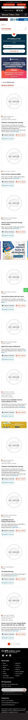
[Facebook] (17, 10)
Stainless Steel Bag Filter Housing (12, 122)
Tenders (5, 673)
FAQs (4, 671)
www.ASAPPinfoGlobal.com (8, 704)
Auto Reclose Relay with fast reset (12, 296)
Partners (17, 675)
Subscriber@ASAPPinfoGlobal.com (10, 702)
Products (17, 665)
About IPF (5, 665)
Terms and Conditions (8, 678)
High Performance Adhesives (10, 346)
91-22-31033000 (9, 2)
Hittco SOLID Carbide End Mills (11, 174)
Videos (4, 667)
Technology (6, 675)
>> (19, 644)
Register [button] (11, 10)
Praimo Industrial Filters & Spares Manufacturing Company (8, 118)
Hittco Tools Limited (8, 171)
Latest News (6, 669)
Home (2, 24)
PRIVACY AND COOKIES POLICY (19, 692)
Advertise (21, 4)
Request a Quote (8, 138)
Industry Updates (19, 671)
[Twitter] (19, 10)
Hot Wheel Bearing (7, 571)
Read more (16, 131)
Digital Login (18, 2)
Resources (18, 663)
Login (6, 10)
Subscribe (13, 51)
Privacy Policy (18, 673)
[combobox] (5, 7)
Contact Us (18, 667)
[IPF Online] (10, 14)
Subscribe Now (8, 4)
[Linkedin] (21, 10)
